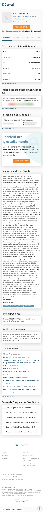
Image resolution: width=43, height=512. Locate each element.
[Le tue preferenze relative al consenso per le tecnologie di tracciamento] (39, 508)
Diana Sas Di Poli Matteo (12, 377)
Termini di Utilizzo (28, 455)
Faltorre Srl (8, 357)
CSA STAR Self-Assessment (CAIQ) (12, 474)
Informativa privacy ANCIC (9, 477)
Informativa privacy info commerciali (12, 479)
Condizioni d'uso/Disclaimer (31, 458)
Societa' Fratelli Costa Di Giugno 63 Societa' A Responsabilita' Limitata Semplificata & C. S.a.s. (21, 362)
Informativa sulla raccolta (12, 509)
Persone (30, 37)
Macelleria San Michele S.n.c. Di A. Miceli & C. (21, 389)
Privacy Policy (27, 463)
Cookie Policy (27, 460)
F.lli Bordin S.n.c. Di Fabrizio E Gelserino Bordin (21, 381)
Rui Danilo (7, 368)
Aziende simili (19, 37)
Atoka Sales (5, 455)
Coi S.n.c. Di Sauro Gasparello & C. (16, 372)
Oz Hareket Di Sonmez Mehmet (15, 386)
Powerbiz (4, 458)
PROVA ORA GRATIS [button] (21, 27)
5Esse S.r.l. (7, 354)
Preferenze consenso (29, 465)
